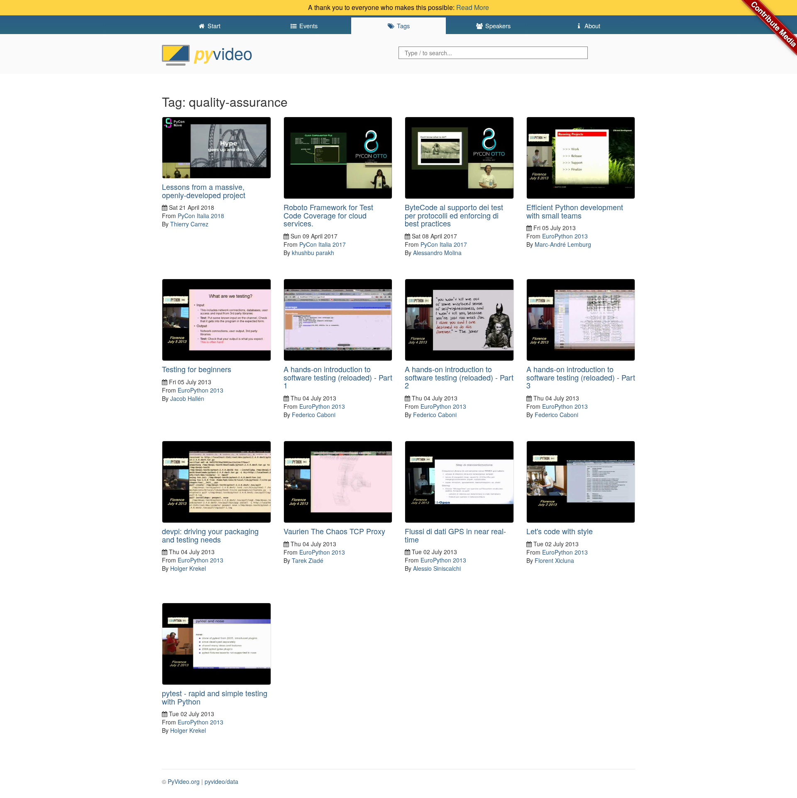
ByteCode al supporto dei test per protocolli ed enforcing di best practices (454, 215)
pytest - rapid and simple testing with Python (214, 697)
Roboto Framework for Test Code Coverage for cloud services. (328, 215)
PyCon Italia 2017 (322, 244)
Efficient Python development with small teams (574, 211)
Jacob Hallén (187, 398)
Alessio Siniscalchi (437, 568)
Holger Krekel (188, 568)
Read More (472, 7)
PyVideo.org (184, 781)
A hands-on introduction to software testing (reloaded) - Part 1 (338, 377)
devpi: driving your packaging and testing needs (210, 535)
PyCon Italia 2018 (201, 215)
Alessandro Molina (437, 252)
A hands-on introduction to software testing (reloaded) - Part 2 (459, 377)
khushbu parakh (313, 252)
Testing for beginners (196, 368)
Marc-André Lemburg (563, 244)
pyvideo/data (221, 781)
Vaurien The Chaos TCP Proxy (334, 530)
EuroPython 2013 (565, 236)
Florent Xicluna (554, 560)
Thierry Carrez (189, 224)
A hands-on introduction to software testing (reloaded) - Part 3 (580, 377)
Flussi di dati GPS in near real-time (455, 535)
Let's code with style (559, 530)
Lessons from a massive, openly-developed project (203, 190)
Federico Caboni (313, 414)
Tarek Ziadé (307, 560)
